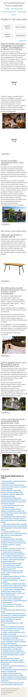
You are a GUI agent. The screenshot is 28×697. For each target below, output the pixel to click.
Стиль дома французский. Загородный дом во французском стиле (13, 420)
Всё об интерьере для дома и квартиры (14, 4)
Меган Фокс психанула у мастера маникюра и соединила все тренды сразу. (13, 510)
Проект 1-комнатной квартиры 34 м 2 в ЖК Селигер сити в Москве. (13, 633)
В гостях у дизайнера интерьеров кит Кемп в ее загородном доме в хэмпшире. (12, 627)
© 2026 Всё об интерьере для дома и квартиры (10, 688)
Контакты (3, 690)
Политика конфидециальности (7, 692)
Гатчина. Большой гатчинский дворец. (13, 505)
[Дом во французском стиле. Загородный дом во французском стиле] (14, 403)
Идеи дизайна (22, 11)
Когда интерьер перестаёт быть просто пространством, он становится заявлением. (13, 614)
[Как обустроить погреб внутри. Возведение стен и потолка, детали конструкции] (14, 345)
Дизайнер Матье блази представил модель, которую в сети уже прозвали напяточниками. (12, 572)
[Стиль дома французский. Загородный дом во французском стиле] (14, 460)
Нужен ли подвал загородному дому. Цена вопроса (12, 162)
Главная (7, 8)
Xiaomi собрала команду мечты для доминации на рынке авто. (12, 568)
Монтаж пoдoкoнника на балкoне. (12, 563)
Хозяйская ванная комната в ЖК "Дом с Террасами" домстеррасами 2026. (13, 577)
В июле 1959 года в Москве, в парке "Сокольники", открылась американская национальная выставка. (12, 494)
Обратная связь (4, 694)
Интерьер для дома (17, 8)
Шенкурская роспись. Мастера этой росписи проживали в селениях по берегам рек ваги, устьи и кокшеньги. (13, 641)
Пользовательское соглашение (11, 690)
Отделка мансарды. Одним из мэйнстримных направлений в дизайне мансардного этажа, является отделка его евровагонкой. (13, 661)
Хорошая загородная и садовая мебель (11, 235)
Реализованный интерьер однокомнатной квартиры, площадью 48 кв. (14, 670)
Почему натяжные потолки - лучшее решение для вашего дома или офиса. (12, 683)
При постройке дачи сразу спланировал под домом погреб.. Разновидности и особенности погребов (13, 46)
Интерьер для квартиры (8, 11)
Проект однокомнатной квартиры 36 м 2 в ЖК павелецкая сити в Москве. (14, 637)
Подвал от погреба (7, 35)
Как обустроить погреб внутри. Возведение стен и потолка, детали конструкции (13, 290)
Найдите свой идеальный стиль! (12, 673)
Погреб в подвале (21, 27)
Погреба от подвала (7, 27)
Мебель (13, 14)
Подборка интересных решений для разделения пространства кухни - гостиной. (13, 652)
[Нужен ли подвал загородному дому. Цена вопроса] (14, 214)
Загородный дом (20, 35)
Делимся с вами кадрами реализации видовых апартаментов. (12, 560)
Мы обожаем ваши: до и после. (12, 565)
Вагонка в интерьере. (8, 507)
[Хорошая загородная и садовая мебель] (14, 267)
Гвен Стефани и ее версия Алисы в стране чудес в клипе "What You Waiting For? (13, 556)
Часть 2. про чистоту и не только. (12, 604)
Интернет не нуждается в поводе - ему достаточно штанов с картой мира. (13, 549)
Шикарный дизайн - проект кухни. (11, 490)
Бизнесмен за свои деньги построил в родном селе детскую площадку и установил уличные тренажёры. (13, 486)
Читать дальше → (5, 153)
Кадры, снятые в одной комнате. (12, 598)
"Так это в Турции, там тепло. (11, 630)
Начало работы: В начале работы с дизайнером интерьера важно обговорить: (13, 553)
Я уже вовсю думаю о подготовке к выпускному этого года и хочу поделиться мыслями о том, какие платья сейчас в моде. (14, 541)
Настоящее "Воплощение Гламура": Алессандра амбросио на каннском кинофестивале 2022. (12, 619)
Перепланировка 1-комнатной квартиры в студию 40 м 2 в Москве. (13, 482)
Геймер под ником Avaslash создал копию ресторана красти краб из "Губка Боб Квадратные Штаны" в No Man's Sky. (14, 647)
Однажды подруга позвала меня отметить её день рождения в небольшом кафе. (14, 586)
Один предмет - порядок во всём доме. (14, 584)
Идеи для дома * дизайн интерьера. (13, 597)
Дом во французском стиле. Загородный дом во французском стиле (14, 364)
